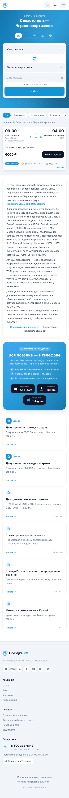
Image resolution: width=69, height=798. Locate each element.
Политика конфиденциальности (33, 781)
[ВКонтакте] (19, 669)
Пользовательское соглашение (34, 777)
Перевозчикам (11, 724)
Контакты (8, 695)
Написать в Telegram (19, 761)
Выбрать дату (53, 154)
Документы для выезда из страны (28, 463)
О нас (6, 685)
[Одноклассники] (27, 669)
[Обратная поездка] (34, 58)
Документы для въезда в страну (26, 427)
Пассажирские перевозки (24, 327)
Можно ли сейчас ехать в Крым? (27, 610)
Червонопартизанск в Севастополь (25, 203)
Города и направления (15, 715)
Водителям (9, 729)
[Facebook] (34, 669)
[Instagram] (41, 669)
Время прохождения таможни (25, 535)
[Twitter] (48, 669)
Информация (10, 700)
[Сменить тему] (47, 5)
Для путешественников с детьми (27, 499)
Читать (9, 444)
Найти (35, 91)
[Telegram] (5, 669)
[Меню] (63, 5)
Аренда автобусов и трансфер (19, 720)
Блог (5, 690)
